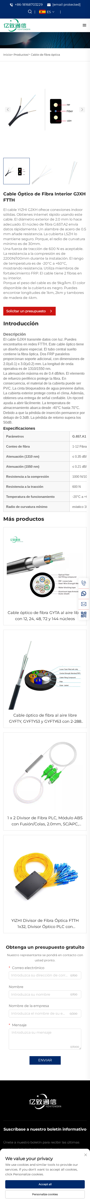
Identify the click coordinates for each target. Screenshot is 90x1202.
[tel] (83, 583)
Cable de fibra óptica (45, 54)
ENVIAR (45, 1060)
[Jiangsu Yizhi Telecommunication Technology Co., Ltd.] (16, 25)
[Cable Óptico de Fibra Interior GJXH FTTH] (45, 109)
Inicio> (8, 54)
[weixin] (83, 614)
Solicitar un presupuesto (26, 311)
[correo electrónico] (83, 604)
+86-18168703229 (28, 4)
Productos (21, 54)
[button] (8, 109)
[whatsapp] (83, 593)
